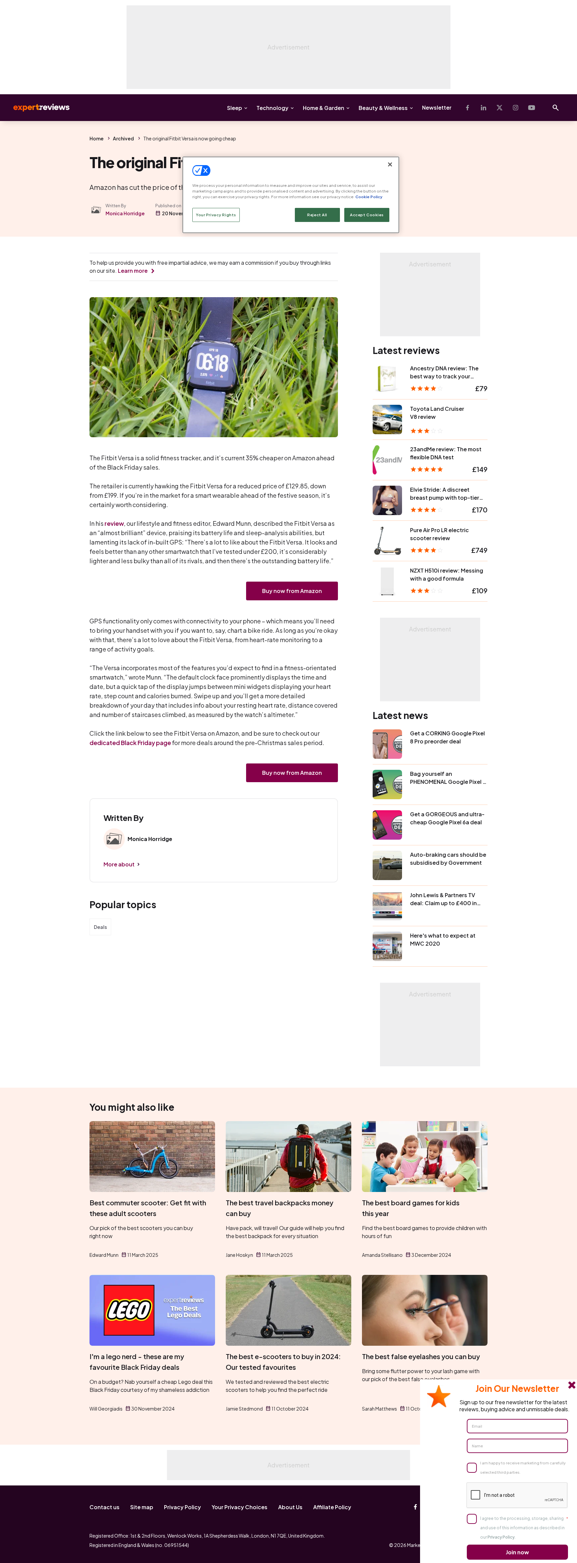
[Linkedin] (483, 108)
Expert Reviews (36, 108)
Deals (100, 927)
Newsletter (436, 107)
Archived (123, 138)
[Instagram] (516, 108)
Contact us (104, 1507)
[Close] (390, 164)
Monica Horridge (125, 213)
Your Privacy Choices (239, 1507)
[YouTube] (532, 108)
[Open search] (556, 108)
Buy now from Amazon (292, 590)
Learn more (133, 270)
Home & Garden (323, 107)
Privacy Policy (182, 1507)
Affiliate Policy (332, 1507)
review (114, 523)
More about (119, 864)
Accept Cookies (367, 214)
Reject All (317, 214)
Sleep (234, 107)
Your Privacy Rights (216, 214)
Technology (272, 107)
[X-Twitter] (500, 108)
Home (96, 138)
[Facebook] (467, 108)
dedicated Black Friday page (130, 742)
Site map (141, 1507)
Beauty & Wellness (383, 107)
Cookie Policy (368, 196)
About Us (290, 1507)
